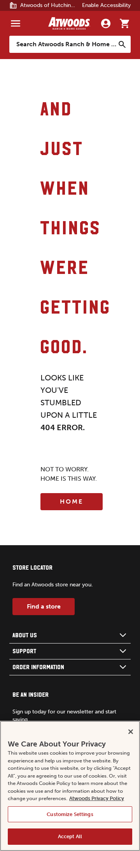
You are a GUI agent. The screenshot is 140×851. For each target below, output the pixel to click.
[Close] (130, 731)
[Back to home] (69, 23)
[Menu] (15, 23)
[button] (70, 635)
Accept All (70, 836)
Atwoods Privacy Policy (96, 798)
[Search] (122, 44)
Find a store (44, 606)
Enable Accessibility (106, 5)
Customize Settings (70, 814)
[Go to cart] (124, 23)
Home (71, 501)
